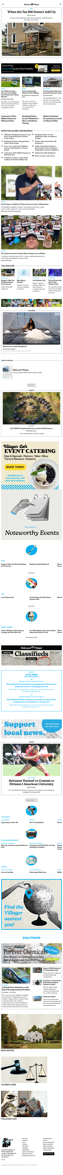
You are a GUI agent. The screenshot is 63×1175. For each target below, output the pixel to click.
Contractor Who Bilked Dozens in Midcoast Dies (8, 118)
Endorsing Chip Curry (38, 872)
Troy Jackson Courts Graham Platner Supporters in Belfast (23, 253)
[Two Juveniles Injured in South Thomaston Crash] (52, 82)
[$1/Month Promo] (31, 68)
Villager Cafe (9, 1119)
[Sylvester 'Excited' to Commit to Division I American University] (31, 760)
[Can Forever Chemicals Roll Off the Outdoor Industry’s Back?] (37, 982)
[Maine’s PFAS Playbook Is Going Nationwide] (37, 970)
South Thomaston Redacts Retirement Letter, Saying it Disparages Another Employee (47, 148)
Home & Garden (6, 627)
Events (31, 390)
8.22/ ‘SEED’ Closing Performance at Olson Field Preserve (31, 428)
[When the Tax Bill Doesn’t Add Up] (31, 39)
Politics (3, 201)
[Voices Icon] (31, 811)
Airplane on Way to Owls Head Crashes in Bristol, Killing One (16, 159)
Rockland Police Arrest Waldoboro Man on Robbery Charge (46, 136)
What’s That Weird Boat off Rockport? (45, 142)
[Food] (31, 550)
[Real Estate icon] (31, 1031)
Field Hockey (31, 777)
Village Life (4, 278)
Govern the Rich (7, 872)
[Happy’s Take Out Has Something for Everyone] (8, 272)
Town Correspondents (9, 840)
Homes (3, 88)
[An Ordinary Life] (39, 272)
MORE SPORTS (31, 800)
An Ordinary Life (39, 280)
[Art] (31, 583)
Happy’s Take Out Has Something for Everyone (7, 282)
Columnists (5, 817)
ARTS (3, 594)
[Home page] (31, 4)
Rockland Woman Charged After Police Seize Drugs (17, 142)
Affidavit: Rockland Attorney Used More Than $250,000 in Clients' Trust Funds (17, 136)
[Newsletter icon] (31, 1104)
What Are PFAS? (49, 997)
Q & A (18, 278)
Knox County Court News (45, 156)
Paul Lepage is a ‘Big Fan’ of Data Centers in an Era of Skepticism (25, 204)
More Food (31, 572)
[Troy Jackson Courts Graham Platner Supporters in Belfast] (31, 232)
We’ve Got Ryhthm (37, 822)
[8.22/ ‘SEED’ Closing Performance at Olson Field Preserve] (31, 408)
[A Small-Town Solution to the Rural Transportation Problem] (16, 976)
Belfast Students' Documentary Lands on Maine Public (52, 118)
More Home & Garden (31, 637)
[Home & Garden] (31, 616)
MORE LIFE (31, 385)
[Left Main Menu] (3, 4)
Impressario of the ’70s (9, 822)
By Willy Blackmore (8, 349)
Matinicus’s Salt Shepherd (45, 153)
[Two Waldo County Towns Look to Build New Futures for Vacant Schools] (10, 82)
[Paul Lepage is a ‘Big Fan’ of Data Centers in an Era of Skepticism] (31, 183)
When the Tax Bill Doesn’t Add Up (32, 12)
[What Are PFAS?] (37, 998)
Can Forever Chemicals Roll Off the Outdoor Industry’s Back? (52, 982)
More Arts (31, 606)
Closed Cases (8, 1085)
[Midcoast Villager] (7, 371)
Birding (32, 820)
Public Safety (47, 88)
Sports (31, 742)
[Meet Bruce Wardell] (23, 272)
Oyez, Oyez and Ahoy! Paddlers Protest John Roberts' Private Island (16, 148)
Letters (4, 867)
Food (3, 561)
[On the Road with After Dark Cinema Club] (55, 272)
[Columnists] (31, 834)
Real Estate (7, 1051)
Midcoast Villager (21, 370)
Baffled (60, 872)
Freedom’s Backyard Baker (15, 346)
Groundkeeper (5, 820)
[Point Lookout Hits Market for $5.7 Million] (31, 82)
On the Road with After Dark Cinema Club (54, 282)
